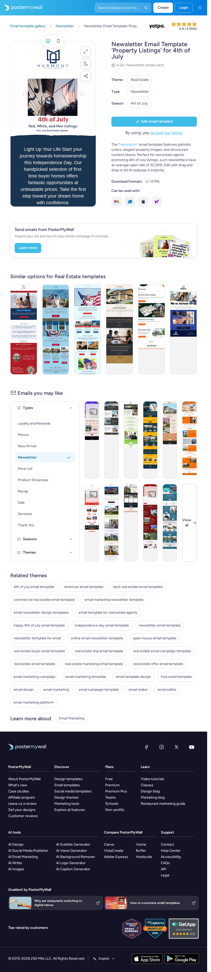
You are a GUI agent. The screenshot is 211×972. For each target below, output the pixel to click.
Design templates (68, 779)
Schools (111, 803)
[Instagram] (161, 747)
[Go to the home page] (21, 8)
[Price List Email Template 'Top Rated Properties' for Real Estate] (111, 523)
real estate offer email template (158, 664)
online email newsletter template (97, 638)
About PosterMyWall (24, 779)
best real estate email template (138, 587)
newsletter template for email (37, 638)
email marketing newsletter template (114, 599)
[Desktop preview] (48, 41)
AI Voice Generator (71, 850)
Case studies (18, 791)
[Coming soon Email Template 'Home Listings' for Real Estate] (151, 329)
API (163, 869)
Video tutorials (152, 779)
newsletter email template (160, 625)
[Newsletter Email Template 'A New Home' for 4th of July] (23, 329)
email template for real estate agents (108, 612)
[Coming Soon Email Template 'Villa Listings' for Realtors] (111, 440)
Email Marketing (71, 718)
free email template (176, 677)
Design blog (150, 791)
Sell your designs (22, 810)
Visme (141, 844)
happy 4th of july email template (39, 625)
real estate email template (34, 664)
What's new (17, 785)
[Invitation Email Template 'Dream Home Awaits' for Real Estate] (170, 523)
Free (109, 779)
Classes (147, 785)
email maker (138, 689)
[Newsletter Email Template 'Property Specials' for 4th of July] (55, 329)
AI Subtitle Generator (73, 844)
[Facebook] (146, 747)
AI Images (16, 869)
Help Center (171, 850)
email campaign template (99, 689)
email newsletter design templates (41, 612)
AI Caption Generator (73, 869)
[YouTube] (192, 747)
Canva (109, 844)
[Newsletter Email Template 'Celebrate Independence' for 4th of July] (87, 329)
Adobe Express (116, 857)
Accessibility (171, 857)
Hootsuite (144, 857)
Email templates (67, 785)
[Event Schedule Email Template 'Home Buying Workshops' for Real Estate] (131, 440)
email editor (167, 689)
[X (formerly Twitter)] (176, 747)
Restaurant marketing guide (163, 803)
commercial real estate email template (44, 599)
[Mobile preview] (58, 41)
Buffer (141, 850)
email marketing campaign (35, 677)
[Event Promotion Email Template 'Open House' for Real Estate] (92, 440)
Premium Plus (116, 791)
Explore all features (69, 810)
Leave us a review (22, 803)
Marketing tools (66, 803)
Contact (167, 844)
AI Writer (15, 863)
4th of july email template (34, 587)
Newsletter (140, 91)
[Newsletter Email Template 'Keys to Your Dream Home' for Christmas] (150, 523)
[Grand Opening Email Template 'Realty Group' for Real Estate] (183, 329)
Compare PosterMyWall (123, 832)
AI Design (16, 844)
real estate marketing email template (94, 664)
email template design (133, 677)
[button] (86, 51)
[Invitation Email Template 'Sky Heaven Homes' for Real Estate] (150, 440)
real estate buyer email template (39, 651)
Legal (165, 875)
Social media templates (73, 791)
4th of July (139, 103)
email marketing (56, 689)
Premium (112, 785)
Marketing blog (153, 797)
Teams (110, 797)
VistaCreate (113, 850)
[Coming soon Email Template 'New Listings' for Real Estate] (119, 329)
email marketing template (85, 677)
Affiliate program (21, 797)
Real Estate (140, 80)
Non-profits (114, 810)
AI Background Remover (75, 857)
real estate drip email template (99, 651)
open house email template (155, 638)
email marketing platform (34, 702)
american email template (83, 587)
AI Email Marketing (23, 857)
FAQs (165, 863)
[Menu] (200, 8)
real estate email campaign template (162, 651)
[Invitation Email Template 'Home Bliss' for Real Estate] (189, 440)
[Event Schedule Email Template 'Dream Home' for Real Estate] (170, 440)
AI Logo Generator (71, 863)
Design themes (66, 797)
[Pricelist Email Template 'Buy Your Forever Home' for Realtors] (92, 523)
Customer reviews (23, 816)
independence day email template (102, 625)
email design (24, 689)
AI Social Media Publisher (28, 850)
